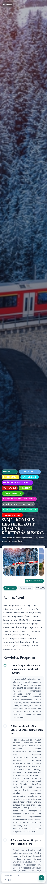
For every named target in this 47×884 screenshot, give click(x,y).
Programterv (10, 588)
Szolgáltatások (26, 588)
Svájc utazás (9, 488)
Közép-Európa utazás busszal (17, 483)
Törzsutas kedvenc (12, 493)
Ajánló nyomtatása (35, 581)
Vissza (9, 4)
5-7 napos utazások (30, 472)
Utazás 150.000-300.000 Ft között (19, 499)
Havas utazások (29, 477)
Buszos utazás (10, 477)
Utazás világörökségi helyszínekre (20, 510)
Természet (25, 488)
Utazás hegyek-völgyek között (18, 504)
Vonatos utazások (12, 515)
